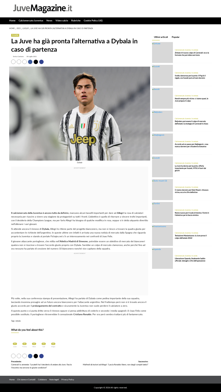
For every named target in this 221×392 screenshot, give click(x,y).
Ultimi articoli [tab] (160, 37)
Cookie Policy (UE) (93, 21)
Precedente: (41, 365)
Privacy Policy (67, 380)
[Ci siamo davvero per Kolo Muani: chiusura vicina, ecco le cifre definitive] (159, 181)
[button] (210, 21)
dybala (18, 321)
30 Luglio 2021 (31, 56)
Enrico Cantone (18, 56)
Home (12, 21)
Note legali (54, 380)
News (49, 21)
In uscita (15, 35)
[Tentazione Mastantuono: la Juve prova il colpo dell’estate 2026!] (159, 226)
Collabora (42, 380)
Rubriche (76, 21)
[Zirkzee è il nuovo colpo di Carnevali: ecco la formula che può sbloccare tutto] (156, 44)
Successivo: (115, 363)
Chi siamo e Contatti (26, 380)
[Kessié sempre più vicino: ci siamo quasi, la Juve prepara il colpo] (155, 89)
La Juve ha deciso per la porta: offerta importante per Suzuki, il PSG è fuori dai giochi (190, 168)
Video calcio (62, 21)
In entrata (195, 50)
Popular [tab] (175, 37)
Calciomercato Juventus (31, 21)
